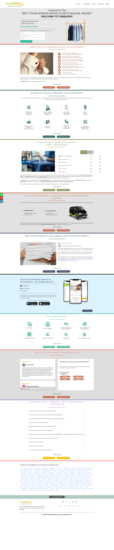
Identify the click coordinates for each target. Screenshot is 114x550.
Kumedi (45, 475)
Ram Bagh (45, 482)
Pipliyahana (71, 480)
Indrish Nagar (23, 474)
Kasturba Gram (85, 474)
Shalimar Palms (70, 485)
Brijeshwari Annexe (65, 469)
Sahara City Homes (53, 483)
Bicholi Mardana (45, 469)
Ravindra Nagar (70, 482)
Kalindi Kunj (58, 474)
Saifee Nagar (69, 483)
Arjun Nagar (45, 467)
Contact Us (79, 505)
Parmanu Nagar (48, 480)
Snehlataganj (23, 488)
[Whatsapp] (66, 502)
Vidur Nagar (30, 490)
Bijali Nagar (52, 469)
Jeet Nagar (39, 474)
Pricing (93, 4)
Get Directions (65, 376)
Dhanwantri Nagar (61, 471)
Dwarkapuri (23, 472)
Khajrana (91, 474)
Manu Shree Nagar (78, 477)
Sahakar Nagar (45, 483)
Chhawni (88, 469)
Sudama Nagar (46, 488)
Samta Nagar (89, 483)
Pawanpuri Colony (64, 480)
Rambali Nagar (51, 482)
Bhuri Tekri (38, 469)
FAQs (65, 505)
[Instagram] (70, 502)
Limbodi (88, 475)
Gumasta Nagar (59, 472)
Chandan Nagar (82, 469)
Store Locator (87, 4)
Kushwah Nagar (59, 475)
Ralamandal (39, 482)
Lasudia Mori (74, 475)
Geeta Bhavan (36, 472)
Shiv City (77, 485)
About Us (60, 505)
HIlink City (66, 472)
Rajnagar (33, 482)
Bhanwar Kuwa (86, 467)
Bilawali (58, 469)
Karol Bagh (78, 474)
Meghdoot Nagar (87, 477)
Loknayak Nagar (32, 477)
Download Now (87, 310)
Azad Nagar (73, 467)
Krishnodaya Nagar (39, 475)
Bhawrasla (32, 469)
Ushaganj (91, 488)
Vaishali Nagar (24, 490)
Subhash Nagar (39, 488)
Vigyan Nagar (37, 490)
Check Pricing (78, 376)
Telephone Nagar (65, 488)
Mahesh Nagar (55, 477)
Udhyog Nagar (84, 488)
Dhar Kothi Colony (70, 471)
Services (78, 4)
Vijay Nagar (44, 490)
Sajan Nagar (76, 483)
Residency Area (87, 482)
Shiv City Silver (84, 485)
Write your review (26, 388)
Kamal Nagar (71, 474)
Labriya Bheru (67, 475)
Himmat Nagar (73, 472)
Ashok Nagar (59, 467)
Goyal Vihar (43, 472)
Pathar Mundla (56, 480)
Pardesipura (41, 480)
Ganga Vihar (29, 472)
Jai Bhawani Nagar (31, 474)
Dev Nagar (54, 471)
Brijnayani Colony (74, 469)
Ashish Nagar (52, 467)
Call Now (65, 379)
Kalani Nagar (51, 474)
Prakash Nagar (87, 480)
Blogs (107, 4)
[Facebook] (63, 502)
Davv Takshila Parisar (46, 471)
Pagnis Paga (27, 480)
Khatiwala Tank (24, 475)
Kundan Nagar (52, 475)
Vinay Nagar (50, 490)
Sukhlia (52, 488)
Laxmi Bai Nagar (81, 475)
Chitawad (30, 471)
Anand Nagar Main (37, 467)
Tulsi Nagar (77, 488)
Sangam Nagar (33, 485)
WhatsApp (78, 379)
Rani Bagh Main (59, 482)
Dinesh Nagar (78, 471)
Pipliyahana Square (79, 480)
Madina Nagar (39, 477)
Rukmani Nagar (38, 483)
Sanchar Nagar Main (25, 485)
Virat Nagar (57, 490)
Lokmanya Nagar (24, 477)
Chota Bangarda (37, 471)
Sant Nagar (46, 485)
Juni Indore (45, 474)
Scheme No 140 (63, 485)
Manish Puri (62, 477)
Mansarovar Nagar (69, 477)
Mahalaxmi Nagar (47, 477)
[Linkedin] (76, 502)
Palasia (32, 480)
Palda (37, 480)
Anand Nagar (29, 467)
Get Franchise (100, 4)
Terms (69, 505)
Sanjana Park (40, 485)
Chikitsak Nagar (24, 471)
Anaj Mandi (23, 467)
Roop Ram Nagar (30, 483)
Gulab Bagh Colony (51, 472)
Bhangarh (79, 467)
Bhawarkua (26, 469)
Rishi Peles (23, 483)
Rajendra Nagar (27, 482)
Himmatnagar (79, 472)
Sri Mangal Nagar (31, 488)
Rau (65, 482)
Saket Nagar (83, 483)
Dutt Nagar (85, 471)
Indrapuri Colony (87, 472)
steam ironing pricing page (73, 260)
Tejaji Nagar (58, 488)
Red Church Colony (79, 482)
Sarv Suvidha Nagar (54, 485)
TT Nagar (72, 488)
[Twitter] (73, 502)
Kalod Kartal (64, 474)
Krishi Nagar (31, 475)
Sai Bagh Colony (62, 483)
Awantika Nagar (66, 467)
